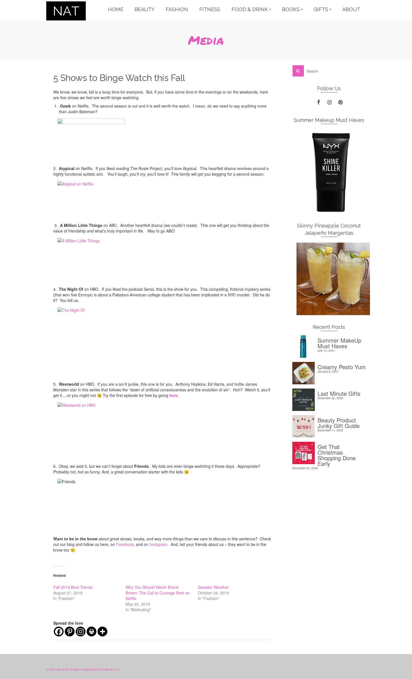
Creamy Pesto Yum (342, 366)
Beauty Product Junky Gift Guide (339, 422)
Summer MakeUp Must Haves (339, 342)
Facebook (125, 544)
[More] (102, 631)
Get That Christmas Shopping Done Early (337, 454)
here (173, 395)
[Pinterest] (70, 631)
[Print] (91, 631)
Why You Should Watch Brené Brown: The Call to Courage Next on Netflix (158, 592)
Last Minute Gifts (339, 392)
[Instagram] (80, 631)
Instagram (158, 544)
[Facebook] (59, 631)
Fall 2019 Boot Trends (72, 587)
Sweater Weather (213, 587)
